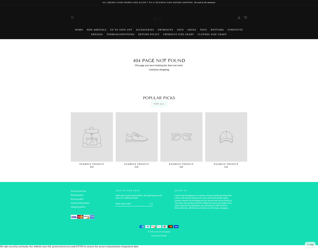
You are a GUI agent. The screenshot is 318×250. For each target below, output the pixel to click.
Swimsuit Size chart (178, 34)
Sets (180, 29)
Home (79, 29)
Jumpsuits (235, 29)
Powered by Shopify (159, 236)
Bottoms (217, 29)
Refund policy (77, 195)
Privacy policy (77, 199)
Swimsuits (165, 29)
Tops (203, 29)
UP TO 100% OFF (121, 29)
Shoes (192, 29)
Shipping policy (78, 207)
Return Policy (149, 34)
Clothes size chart (212, 34)
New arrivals (97, 29)
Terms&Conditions (121, 34)
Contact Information (80, 203)
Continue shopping (159, 69)
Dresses (97, 34)
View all (159, 104)
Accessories (145, 29)
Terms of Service (78, 191)
